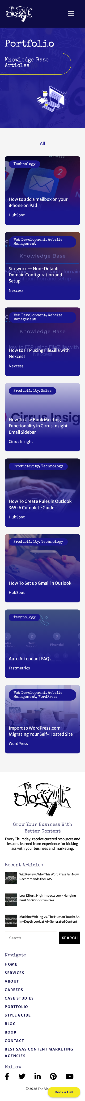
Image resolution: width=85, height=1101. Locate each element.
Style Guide (18, 1015)
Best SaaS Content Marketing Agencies (39, 1052)
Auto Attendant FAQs (30, 658)
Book (11, 1032)
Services (14, 973)
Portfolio (16, 1006)
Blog (10, 1023)
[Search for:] (30, 939)
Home (11, 964)
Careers (14, 990)
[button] (71, 13)
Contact (14, 1040)
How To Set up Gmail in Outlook (40, 583)
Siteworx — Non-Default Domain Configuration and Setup (35, 275)
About (12, 981)
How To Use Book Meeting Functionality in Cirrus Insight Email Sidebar (38, 426)
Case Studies (19, 998)
